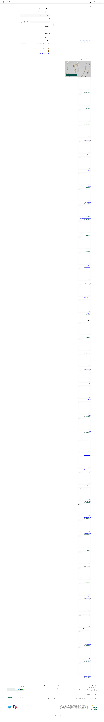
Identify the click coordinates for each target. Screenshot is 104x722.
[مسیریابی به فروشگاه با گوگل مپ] (88, 694)
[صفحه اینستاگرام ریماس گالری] (93, 687)
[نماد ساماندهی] (20, 707)
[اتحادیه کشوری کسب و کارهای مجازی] (25, 707)
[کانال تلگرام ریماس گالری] (89, 687)
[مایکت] (17, 689)
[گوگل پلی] (11, 689)
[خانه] (100, 2)
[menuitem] (84, 2)
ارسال (10, 697)
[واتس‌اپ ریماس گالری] (91, 687)
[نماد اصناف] (15, 707)
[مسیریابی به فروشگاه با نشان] (94, 694)
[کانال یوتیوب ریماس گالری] (87, 687)
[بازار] (22, 689)
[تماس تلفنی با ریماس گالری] (96, 687)
